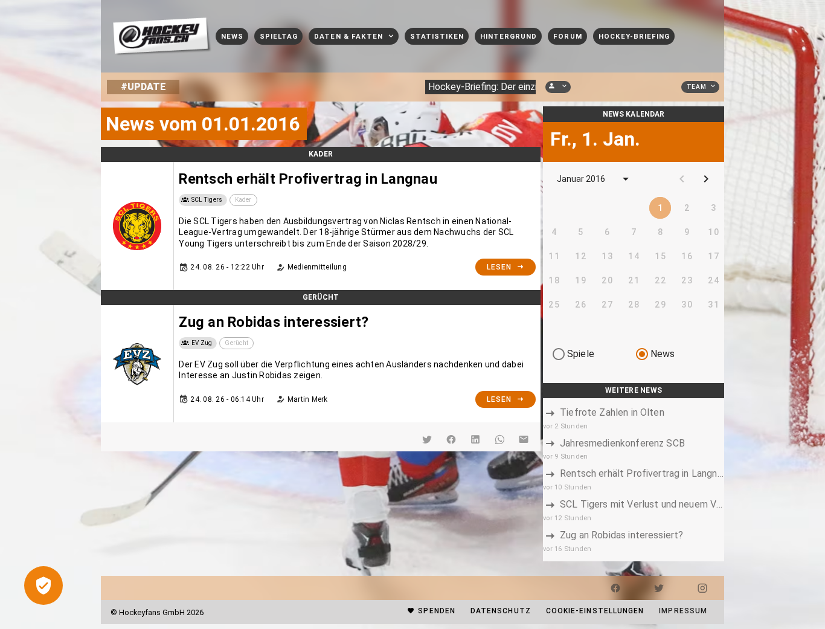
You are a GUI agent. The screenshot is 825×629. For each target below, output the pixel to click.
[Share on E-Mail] (524, 439)
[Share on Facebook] (451, 439)
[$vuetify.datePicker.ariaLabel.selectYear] (626, 179)
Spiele (580, 354)
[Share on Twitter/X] (427, 439)
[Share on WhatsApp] (499, 439)
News (662, 354)
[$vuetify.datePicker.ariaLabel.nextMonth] (706, 179)
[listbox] (633, 479)
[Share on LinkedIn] (475, 439)
